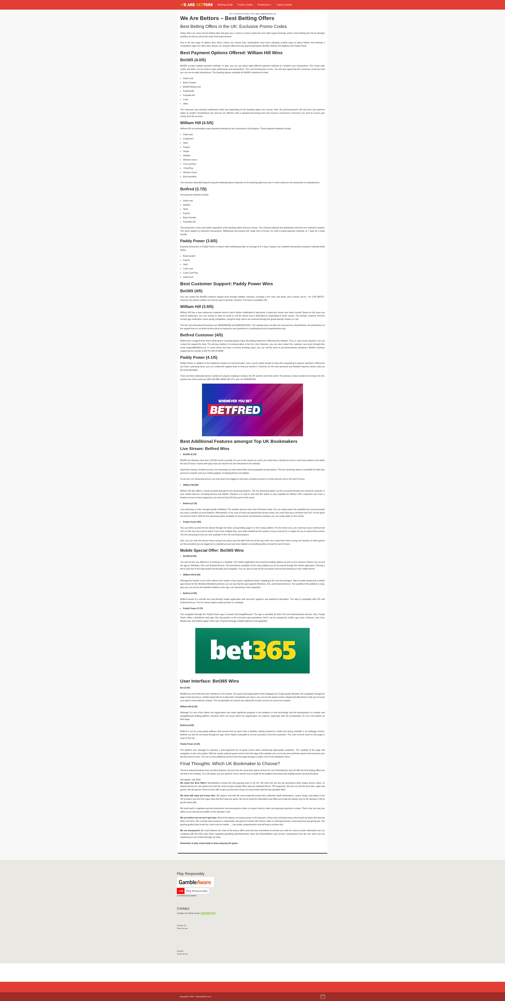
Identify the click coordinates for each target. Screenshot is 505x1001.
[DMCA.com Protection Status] (208, 913)
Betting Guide (225, 4)
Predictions (263, 4)
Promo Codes (245, 4)
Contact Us (182, 913)
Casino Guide (284, 4)
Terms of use (194, 913)
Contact (180, 951)
